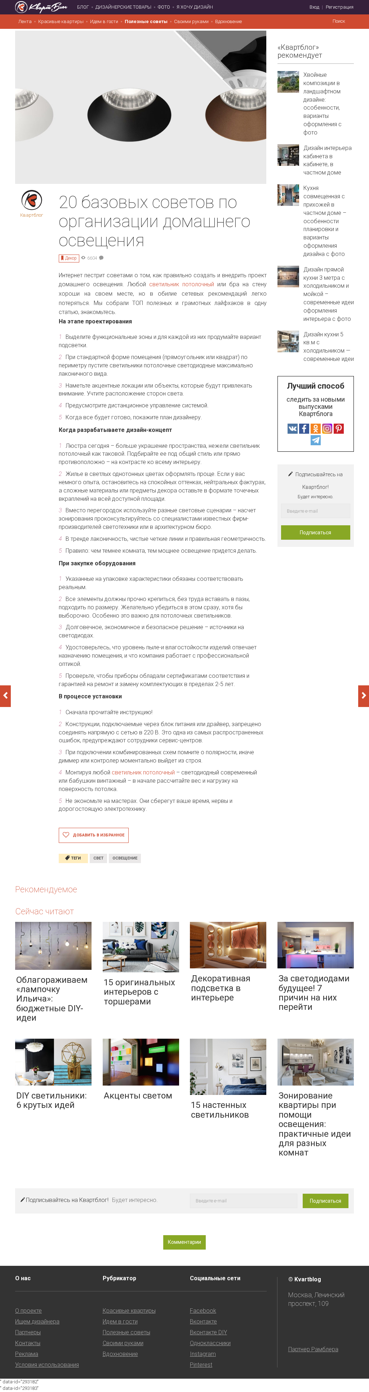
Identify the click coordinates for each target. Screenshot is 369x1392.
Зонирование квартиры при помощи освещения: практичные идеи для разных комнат (315, 1124)
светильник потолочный (181, 284)
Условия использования (47, 1364)
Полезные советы (146, 21)
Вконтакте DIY (208, 1332)
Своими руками (191, 21)
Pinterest (201, 1364)
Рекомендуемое (46, 889)
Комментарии (184, 1242)
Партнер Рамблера (313, 1349)
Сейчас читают (44, 911)
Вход (314, 7)
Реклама (26, 1354)
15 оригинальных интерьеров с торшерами (139, 992)
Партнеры (28, 1332)
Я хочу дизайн (195, 7)
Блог (83, 7)
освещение (124, 858)
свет (98, 858)
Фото (164, 7)
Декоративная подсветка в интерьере (220, 988)
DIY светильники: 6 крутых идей (51, 1100)
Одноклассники (210, 1343)
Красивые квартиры (61, 21)
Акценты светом (138, 1096)
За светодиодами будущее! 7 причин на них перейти (314, 992)
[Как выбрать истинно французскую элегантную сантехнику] (363, 696)
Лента (25, 21)
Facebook (203, 1310)
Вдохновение (228, 21)
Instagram (203, 1354)
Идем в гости (104, 21)
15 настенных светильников (220, 1109)
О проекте (28, 1310)
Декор (71, 258)
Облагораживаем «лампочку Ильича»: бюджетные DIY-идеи (52, 999)
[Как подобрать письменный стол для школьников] (5, 696)
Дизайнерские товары (123, 7)
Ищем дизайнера (37, 1321)
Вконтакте (203, 1321)
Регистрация (340, 7)
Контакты (27, 1343)
